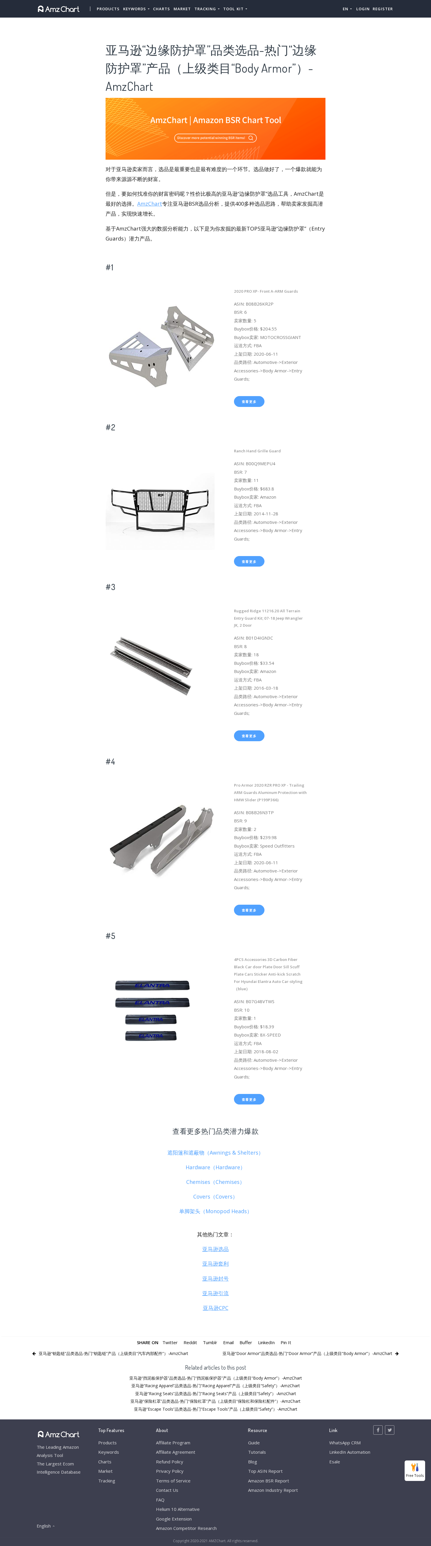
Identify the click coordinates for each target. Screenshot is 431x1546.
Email (228, 1342)
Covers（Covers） (215, 1196)
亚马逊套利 (215, 1263)
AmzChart (149, 203)
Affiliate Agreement (175, 1452)
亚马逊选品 (215, 1248)
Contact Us (167, 1490)
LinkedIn (266, 1342)
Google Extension (174, 1519)
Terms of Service (173, 1481)
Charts (161, 8)
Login (363, 8)
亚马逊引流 (215, 1293)
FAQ (160, 1500)
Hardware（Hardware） (215, 1167)
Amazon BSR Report (268, 1481)
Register (383, 8)
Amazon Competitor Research (186, 1528)
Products (108, 8)
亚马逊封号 (215, 1278)
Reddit (190, 1342)
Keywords (108, 1452)
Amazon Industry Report (273, 1490)
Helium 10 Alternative (178, 1509)
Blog (252, 1462)
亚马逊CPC (215, 1307)
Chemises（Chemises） (215, 1181)
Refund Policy (169, 1462)
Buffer (246, 1342)
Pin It (286, 1342)
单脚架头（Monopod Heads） (215, 1211)
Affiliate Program (173, 1443)
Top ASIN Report (265, 1471)
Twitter (170, 1342)
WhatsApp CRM (345, 1443)
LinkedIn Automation (349, 1452)
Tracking (106, 1481)
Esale (334, 1462)
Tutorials (257, 1452)
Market (182, 8)
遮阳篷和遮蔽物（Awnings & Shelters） (215, 1152)
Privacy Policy (170, 1471)
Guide (254, 1443)
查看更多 (249, 401)
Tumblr (210, 1342)
